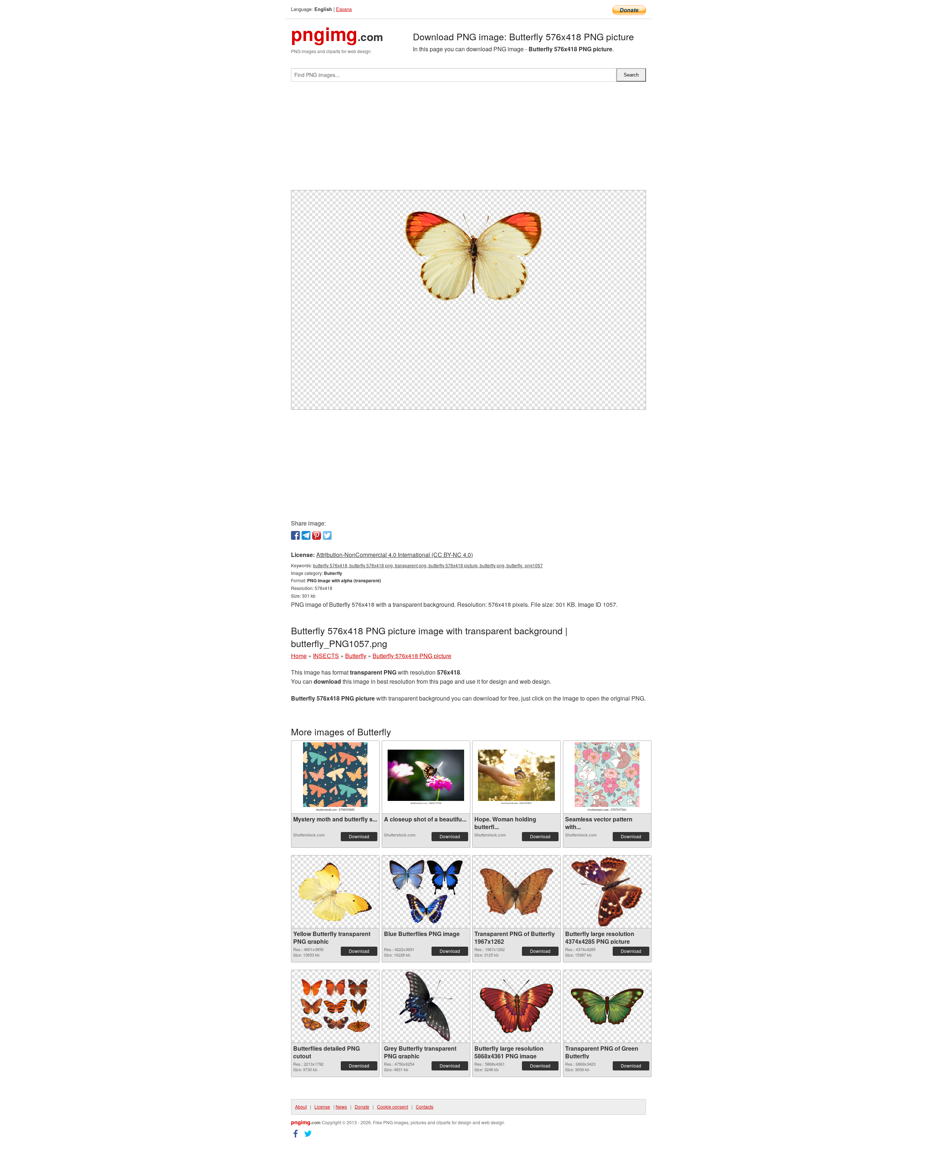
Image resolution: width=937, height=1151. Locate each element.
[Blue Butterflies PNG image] (426, 892)
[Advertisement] (468, 139)
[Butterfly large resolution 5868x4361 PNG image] (516, 1006)
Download (359, 836)
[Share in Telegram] (306, 535)
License (322, 1106)
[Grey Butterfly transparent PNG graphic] (425, 1006)
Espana (344, 8)
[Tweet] (327, 535)
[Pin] (316, 535)
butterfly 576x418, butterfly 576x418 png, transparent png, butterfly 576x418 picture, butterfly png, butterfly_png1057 (428, 565)
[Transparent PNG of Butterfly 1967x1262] (516, 891)
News (341, 1106)
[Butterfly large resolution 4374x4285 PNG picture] (607, 892)
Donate (362, 1106)
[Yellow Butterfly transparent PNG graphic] (335, 891)
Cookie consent (392, 1106)
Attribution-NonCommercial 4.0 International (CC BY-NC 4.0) (394, 554)
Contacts (424, 1106)
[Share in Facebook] (295, 535)
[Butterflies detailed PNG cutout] (335, 1006)
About (301, 1106)
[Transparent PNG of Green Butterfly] (607, 1006)
